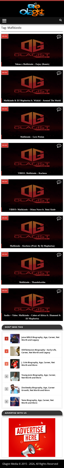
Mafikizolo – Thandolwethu (32, 282)
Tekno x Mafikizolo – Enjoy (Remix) (32, 64)
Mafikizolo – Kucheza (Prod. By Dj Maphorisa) (32, 246)
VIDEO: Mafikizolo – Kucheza (32, 173)
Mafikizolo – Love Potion (32, 137)
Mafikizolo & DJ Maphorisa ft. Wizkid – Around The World (32, 100)
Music (4, 36)
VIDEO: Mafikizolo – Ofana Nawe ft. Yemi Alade (32, 209)
